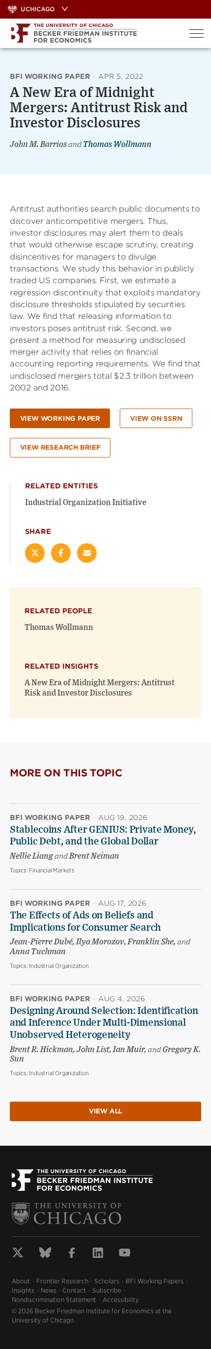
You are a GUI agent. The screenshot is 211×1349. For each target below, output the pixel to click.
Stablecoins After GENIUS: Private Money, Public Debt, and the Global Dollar (103, 836)
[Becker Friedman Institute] (91, 33)
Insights (23, 1290)
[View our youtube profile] (125, 1254)
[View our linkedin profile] (98, 1254)
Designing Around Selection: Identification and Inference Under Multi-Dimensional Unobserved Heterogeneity (104, 1023)
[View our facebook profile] (72, 1254)
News (48, 1290)
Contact (74, 1290)
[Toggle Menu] (196, 33)
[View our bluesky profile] (45, 1254)
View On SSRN (156, 418)
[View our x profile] (18, 1254)
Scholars (106, 1281)
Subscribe (106, 1290)
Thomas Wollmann (117, 144)
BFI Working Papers (155, 1281)
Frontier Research (62, 1281)
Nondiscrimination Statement (54, 1299)
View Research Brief (60, 447)
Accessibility (121, 1299)
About (21, 1281)
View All (105, 1111)
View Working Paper (60, 418)
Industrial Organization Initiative (85, 502)
